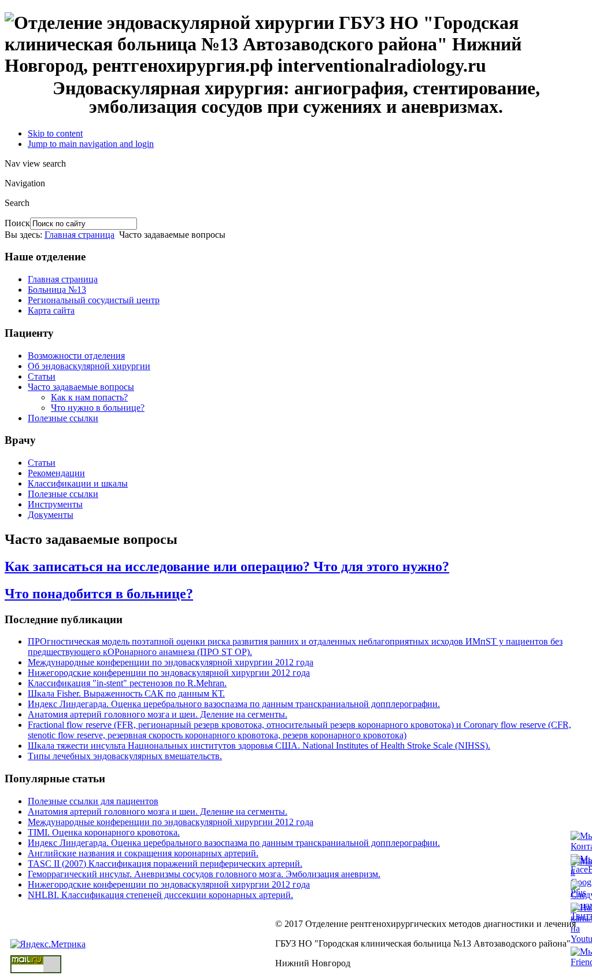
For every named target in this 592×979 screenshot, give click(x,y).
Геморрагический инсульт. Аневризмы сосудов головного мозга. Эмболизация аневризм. (204, 874)
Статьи (42, 376)
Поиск (17, 223)
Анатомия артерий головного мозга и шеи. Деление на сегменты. (157, 714)
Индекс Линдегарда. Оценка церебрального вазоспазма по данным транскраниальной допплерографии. (234, 704)
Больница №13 (57, 290)
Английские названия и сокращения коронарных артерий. (143, 853)
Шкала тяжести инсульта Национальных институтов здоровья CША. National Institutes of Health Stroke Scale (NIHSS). (259, 745)
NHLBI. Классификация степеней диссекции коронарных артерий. (160, 895)
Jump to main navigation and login (91, 144)
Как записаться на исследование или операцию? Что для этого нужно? (227, 566)
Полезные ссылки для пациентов (93, 801)
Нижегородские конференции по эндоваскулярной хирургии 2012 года (169, 673)
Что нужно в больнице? (98, 408)
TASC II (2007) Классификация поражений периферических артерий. (165, 863)
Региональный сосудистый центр (94, 300)
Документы (50, 515)
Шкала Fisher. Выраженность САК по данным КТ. (126, 693)
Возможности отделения (76, 355)
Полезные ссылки (63, 418)
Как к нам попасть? (89, 397)
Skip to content (55, 133)
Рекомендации (56, 473)
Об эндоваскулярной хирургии (89, 366)
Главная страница (79, 235)
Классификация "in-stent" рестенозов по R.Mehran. (127, 683)
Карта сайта (51, 310)
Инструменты (55, 504)
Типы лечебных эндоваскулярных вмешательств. (125, 756)
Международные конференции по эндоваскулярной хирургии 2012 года (170, 662)
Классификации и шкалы (78, 483)
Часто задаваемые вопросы (81, 387)
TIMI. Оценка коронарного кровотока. (104, 832)
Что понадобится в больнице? (99, 593)
